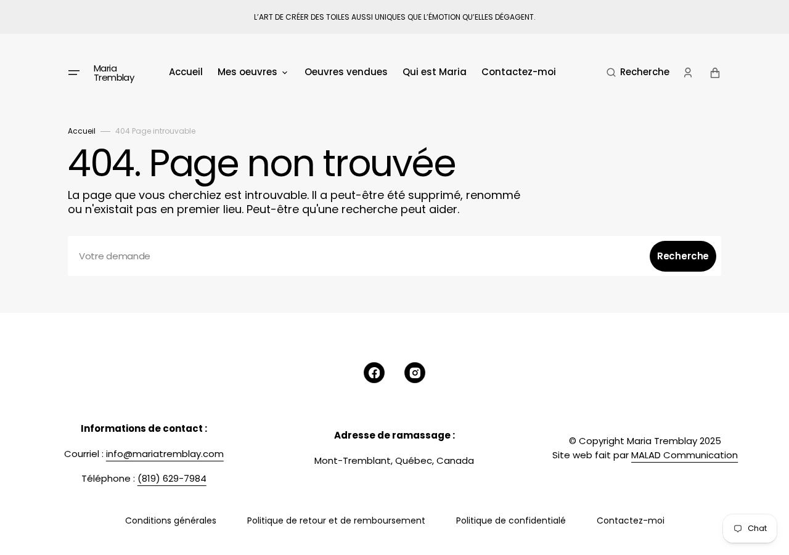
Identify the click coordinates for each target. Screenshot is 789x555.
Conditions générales (170, 520)
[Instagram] (414, 372)
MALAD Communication (684, 454)
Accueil (82, 131)
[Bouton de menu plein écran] (74, 72)
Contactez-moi (630, 520)
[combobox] (394, 256)
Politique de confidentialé (511, 520)
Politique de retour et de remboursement (336, 520)
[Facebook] (374, 372)
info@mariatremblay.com (165, 453)
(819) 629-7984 (171, 478)
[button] (638, 72)
